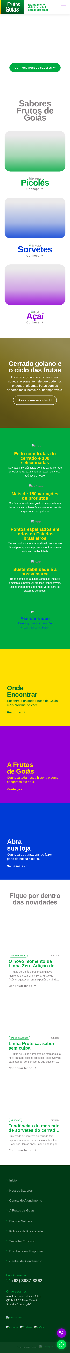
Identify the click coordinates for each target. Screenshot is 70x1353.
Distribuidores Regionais (26, 1251)
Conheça (32, 189)
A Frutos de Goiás (22, 1210)
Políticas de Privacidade (26, 1231)
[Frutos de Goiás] (12, 7)
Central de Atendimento (25, 1200)
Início (13, 1180)
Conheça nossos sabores (33, 67)
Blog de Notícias (20, 1221)
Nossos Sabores (21, 1190)
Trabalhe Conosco (22, 1241)
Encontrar (14, 712)
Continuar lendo (20, 985)
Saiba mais (15, 866)
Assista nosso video (33, 400)
